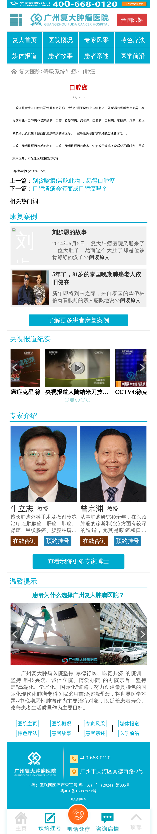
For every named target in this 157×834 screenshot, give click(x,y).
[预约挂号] (49, 821)
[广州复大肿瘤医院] (69, 20)
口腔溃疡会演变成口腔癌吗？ (70, 188)
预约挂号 (57, 541)
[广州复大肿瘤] (35, 764)
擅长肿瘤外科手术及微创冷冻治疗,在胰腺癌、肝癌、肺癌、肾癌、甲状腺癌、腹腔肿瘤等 (44, 524)
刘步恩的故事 (69, 232)
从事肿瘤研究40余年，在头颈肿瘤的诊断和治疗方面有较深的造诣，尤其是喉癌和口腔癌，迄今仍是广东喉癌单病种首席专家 (113, 524)
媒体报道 (24, 55)
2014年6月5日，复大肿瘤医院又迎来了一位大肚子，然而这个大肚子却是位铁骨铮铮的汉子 (98, 250)
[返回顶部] (136, 821)
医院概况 (60, 40)
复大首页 (24, 40)
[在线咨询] (107, 821)
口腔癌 (87, 72)
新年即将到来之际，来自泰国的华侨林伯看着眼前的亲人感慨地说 (98, 297)
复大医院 (30, 72)
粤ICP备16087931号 (78, 790)
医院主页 (27, 723)
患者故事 (60, 55)
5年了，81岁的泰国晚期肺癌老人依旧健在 (96, 278)
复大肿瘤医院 (78, 799)
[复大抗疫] (132, 20)
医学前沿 (132, 55)
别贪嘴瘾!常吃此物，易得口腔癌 (74, 181)
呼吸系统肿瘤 (60, 72)
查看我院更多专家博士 (78, 561)
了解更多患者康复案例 (78, 320)
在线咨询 (24, 541)
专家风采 (96, 40)
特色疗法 (132, 40)
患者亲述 (96, 55)
